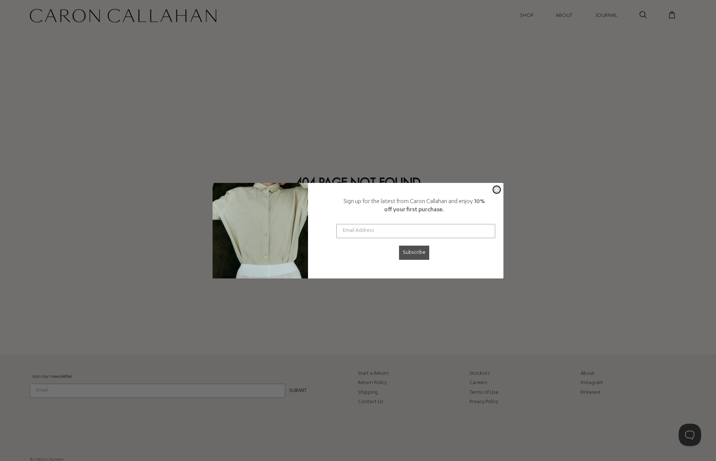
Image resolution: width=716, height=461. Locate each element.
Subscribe (414, 253)
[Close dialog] (496, 189)
